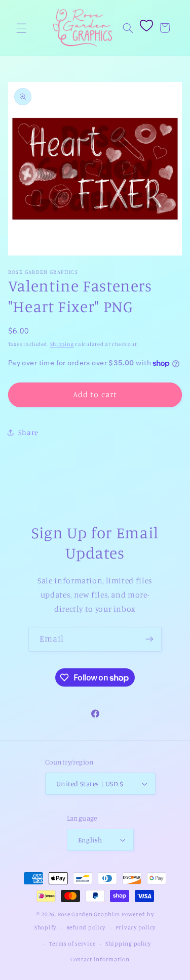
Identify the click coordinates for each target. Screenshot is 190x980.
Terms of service (72, 943)
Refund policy (86, 927)
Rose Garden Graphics (89, 914)
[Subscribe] (149, 639)
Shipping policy (128, 943)
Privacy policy (136, 927)
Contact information (100, 959)
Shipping (62, 344)
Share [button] (28, 432)
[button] (21, 27)
